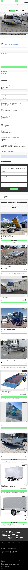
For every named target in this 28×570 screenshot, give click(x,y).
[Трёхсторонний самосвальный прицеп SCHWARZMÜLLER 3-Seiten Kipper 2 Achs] (14, 224)
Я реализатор (4, 186)
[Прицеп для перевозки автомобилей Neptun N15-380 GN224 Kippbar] (14, 380)
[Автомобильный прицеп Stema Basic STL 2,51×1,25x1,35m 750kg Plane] (14, 506)
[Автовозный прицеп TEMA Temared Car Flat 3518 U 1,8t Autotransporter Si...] (14, 255)
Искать (26, 2)
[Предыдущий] (1, 23)
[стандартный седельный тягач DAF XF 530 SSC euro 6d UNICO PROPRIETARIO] (14, 318)
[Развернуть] (14, 243)
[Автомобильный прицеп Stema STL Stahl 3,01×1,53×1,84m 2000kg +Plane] (14, 474)
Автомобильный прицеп (4, 39)
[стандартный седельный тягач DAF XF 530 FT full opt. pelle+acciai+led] (14, 412)
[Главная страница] (0, 4)
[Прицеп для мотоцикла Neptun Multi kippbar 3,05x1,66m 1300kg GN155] (14, 349)
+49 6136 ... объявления (5, 196)
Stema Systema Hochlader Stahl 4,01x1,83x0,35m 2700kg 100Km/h (9, 44)
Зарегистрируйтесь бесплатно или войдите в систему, (13, 156)
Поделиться (14, 207)
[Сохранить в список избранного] (26, 6)
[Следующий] (26, 23)
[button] (27, 1)
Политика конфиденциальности (14, 190)
